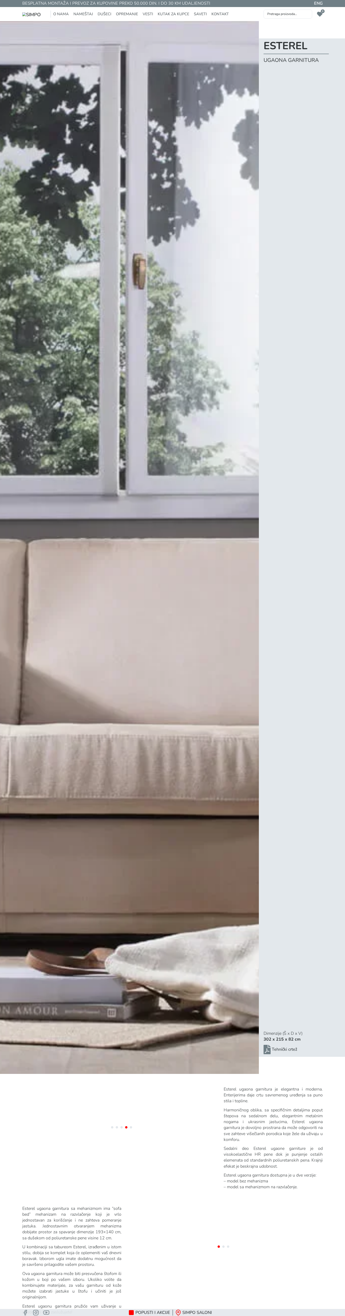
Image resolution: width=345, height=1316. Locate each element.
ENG (318, 3)
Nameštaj (83, 14)
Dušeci (104, 14)
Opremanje (127, 14)
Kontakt (220, 14)
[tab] (112, 1127)
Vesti (148, 14)
